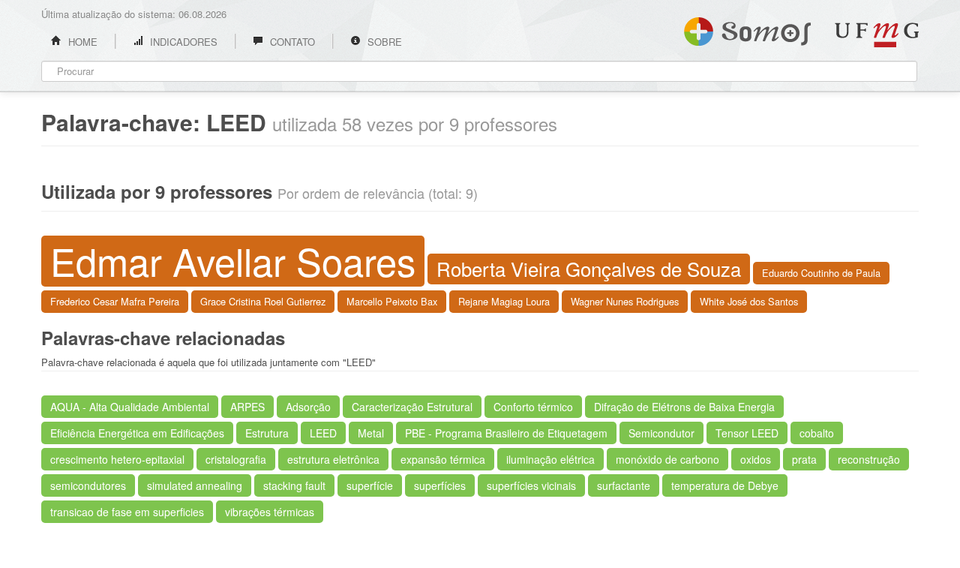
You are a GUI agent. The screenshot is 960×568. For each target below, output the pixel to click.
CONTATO (291, 42)
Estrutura (267, 432)
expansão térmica (442, 459)
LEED (323, 432)
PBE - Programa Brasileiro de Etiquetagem (506, 432)
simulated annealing (194, 485)
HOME (81, 42)
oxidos (755, 459)
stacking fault (294, 485)
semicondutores (88, 485)
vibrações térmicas (269, 511)
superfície (369, 485)
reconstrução (869, 459)
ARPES (247, 406)
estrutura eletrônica (333, 459)
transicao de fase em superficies (127, 511)
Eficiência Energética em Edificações (137, 432)
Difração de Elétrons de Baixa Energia (684, 406)
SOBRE (383, 42)
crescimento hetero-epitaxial (117, 459)
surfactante (623, 485)
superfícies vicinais (531, 485)
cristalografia (236, 459)
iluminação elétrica (550, 459)
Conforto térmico (533, 406)
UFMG (877, 35)
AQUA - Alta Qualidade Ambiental (129, 406)
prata (804, 459)
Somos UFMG (747, 29)
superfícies (440, 485)
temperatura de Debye (724, 485)
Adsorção (308, 406)
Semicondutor (661, 432)
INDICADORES (182, 42)
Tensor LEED (747, 432)
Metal (371, 432)
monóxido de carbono (667, 459)
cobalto (817, 432)
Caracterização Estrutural (412, 406)
